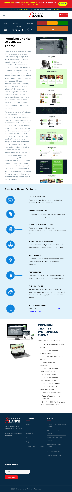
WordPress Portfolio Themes (54, 445)
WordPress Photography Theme (55, 439)
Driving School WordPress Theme (56, 425)
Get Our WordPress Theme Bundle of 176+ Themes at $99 (52, 28)
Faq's (27, 437)
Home (28, 424)
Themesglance (21, 489)
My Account (63, 15)
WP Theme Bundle (53, 451)
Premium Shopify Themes (35, 446)
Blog (27, 442)
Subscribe (11, 477)
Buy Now (63, 23)
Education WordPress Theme (54, 432)
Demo (41, 23)
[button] (4, 15)
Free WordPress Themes (55, 455)
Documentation (52, 23)
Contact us (29, 433)
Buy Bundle (63, 3)
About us (29, 429)
